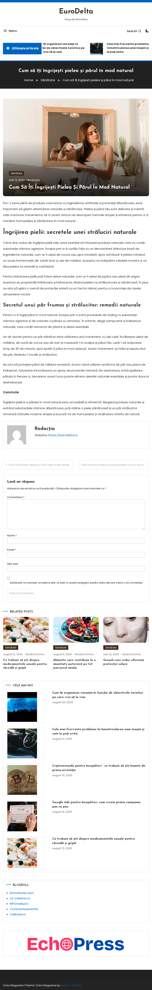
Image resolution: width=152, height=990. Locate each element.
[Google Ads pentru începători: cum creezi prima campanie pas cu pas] (25, 816)
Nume (12, 535)
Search (132, 31)
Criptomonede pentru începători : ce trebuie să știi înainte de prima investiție (98, 768)
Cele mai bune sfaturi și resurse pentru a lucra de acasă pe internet (115, 465)
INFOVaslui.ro (19, 904)
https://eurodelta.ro (63, 435)
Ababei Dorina (35, 654)
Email (11, 550)
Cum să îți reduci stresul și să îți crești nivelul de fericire (41, 465)
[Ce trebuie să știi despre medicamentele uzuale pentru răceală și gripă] (25, 853)
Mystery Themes (71, 985)
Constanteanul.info (24, 909)
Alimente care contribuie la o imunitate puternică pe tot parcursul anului (74, 664)
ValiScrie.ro (18, 914)
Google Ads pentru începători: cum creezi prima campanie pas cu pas (96, 804)
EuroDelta (76, 11)
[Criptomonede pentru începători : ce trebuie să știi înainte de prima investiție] (25, 780)
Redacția (34, 180)
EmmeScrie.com (22, 893)
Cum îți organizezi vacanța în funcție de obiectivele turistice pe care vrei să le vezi (56, 48)
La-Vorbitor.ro (20, 898)
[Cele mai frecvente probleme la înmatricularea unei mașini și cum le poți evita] (25, 743)
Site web (12, 564)
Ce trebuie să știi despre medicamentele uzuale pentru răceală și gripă (25, 664)
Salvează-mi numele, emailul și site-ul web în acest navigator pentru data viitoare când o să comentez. (76, 583)
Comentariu (15, 497)
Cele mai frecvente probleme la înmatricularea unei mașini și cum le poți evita (98, 731)
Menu (13, 31)
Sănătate (16, 173)
